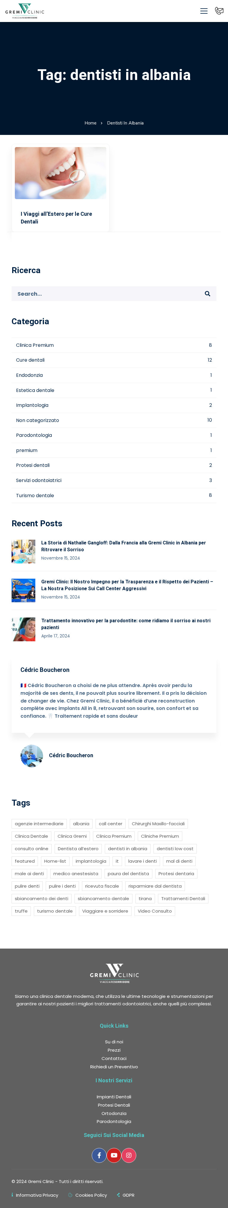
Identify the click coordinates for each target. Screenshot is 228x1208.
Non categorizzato (114, 420)
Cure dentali (114, 360)
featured (25, 861)
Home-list (55, 861)
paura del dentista (128, 873)
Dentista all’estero (78, 848)
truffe (21, 911)
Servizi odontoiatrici (114, 480)
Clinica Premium (114, 345)
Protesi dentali (114, 465)
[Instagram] (128, 1155)
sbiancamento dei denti (41, 898)
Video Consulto (155, 911)
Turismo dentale (114, 495)
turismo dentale (55, 911)
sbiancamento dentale (103, 898)
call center (110, 823)
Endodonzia (114, 375)
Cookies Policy (91, 1195)
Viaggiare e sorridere (105, 911)
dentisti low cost (175, 848)
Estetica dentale (114, 390)
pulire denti (27, 886)
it (117, 861)
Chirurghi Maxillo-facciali (158, 823)
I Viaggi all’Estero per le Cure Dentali (56, 218)
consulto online (31, 848)
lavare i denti (142, 861)
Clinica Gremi (72, 836)
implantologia (91, 861)
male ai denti (29, 873)
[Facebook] (99, 1155)
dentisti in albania (127, 848)
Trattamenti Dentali (183, 898)
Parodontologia (114, 435)
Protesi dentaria (176, 873)
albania (81, 823)
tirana (145, 898)
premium (114, 450)
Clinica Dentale (31, 836)
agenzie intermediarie (39, 823)
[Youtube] (114, 1155)
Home (90, 123)
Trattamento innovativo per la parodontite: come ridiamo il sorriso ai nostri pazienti (125, 624)
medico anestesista (75, 873)
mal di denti (179, 861)
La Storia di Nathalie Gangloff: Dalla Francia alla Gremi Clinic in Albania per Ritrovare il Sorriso (123, 546)
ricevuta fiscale (102, 886)
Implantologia (114, 405)
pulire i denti (62, 886)
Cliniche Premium (160, 836)
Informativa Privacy (37, 1195)
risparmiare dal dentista (155, 886)
